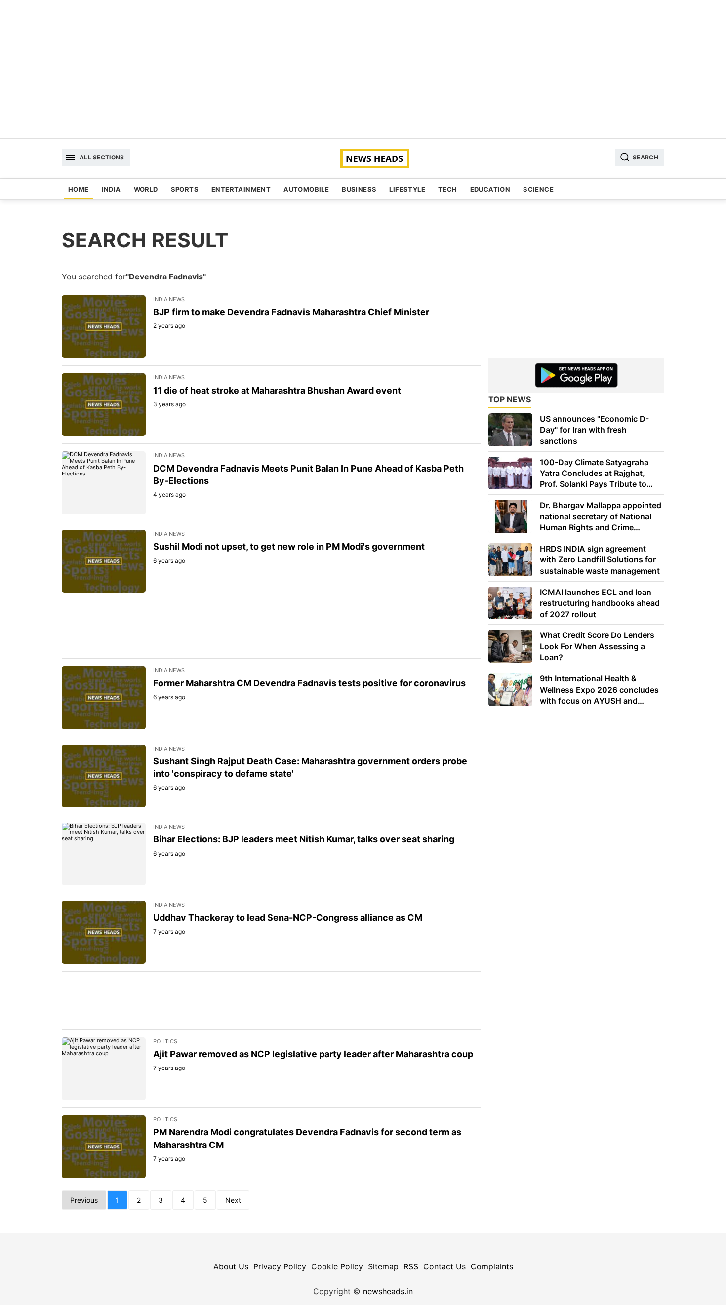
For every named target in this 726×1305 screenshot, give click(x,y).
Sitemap (383, 1266)
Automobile (306, 189)
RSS (410, 1266)
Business (359, 189)
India (111, 189)
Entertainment (241, 189)
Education (490, 189)
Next (233, 1200)
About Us (230, 1266)
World (146, 189)
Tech (447, 189)
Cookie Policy (337, 1266)
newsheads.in (388, 1291)
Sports (185, 189)
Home (78, 189)
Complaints (492, 1266)
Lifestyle (407, 189)
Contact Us (444, 1266)
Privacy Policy (279, 1266)
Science (538, 189)
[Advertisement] (363, 69)
